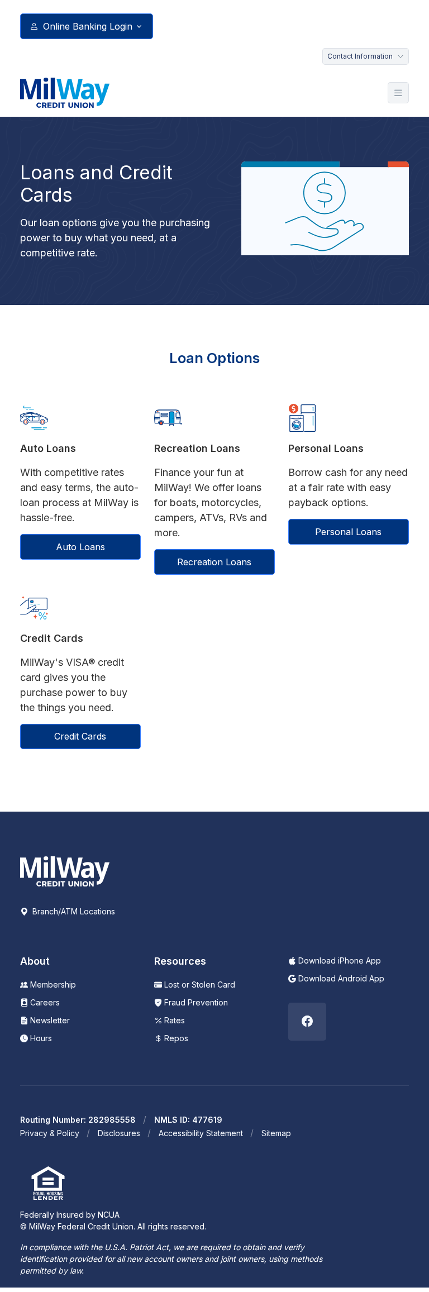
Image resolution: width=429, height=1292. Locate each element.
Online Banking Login (87, 26)
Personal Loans (348, 531)
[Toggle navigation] (398, 93)
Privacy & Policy (49, 1133)
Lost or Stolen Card (198, 984)
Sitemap (276, 1133)
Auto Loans (80, 546)
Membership (52, 984)
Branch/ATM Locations (72, 911)
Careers (44, 1002)
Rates (173, 1020)
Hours (40, 1038)
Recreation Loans (214, 562)
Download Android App (340, 978)
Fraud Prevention (195, 1002)
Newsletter (49, 1020)
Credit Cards (80, 736)
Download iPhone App (338, 960)
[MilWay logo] (64, 93)
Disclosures (119, 1133)
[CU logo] (64, 870)
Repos (175, 1038)
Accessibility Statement (201, 1133)
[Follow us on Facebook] (307, 1022)
